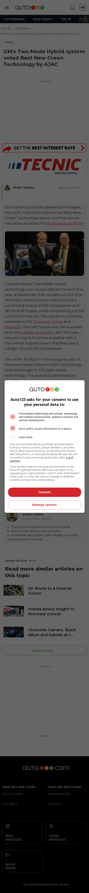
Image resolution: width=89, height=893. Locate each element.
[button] (44, 437)
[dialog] (45, 446)
